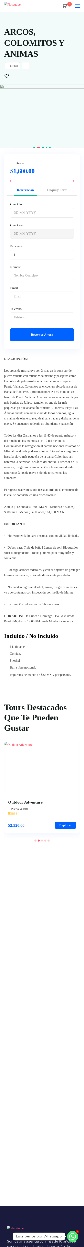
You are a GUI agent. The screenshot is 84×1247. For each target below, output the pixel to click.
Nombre (15, 267)
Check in (16, 204)
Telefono (16, 309)
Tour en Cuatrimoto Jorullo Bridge (45, 802)
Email (14, 288)
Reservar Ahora (42, 334)
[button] (34, 147)
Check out (16, 225)
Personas (16, 246)
